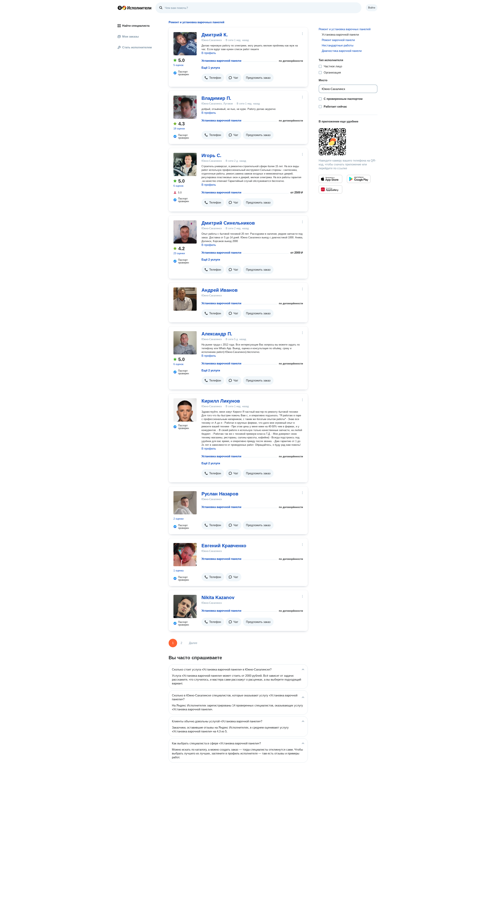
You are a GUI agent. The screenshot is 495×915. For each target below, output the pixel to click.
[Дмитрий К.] (185, 43)
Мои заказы (130, 36)
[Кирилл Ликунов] (185, 410)
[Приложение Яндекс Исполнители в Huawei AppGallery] (330, 189)
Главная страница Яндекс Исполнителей (135, 8)
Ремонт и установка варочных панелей (344, 29)
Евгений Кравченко (223, 545)
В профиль (208, 53)
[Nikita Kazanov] (185, 606)
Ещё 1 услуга (210, 67)
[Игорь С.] (185, 164)
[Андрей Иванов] (185, 299)
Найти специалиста (135, 25)
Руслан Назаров (219, 493)
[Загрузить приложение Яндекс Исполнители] (348, 142)
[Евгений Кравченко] (185, 554)
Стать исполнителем (137, 47)
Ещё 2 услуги (210, 259)
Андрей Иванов (219, 290)
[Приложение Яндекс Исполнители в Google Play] (358, 179)
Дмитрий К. (214, 34)
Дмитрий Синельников (228, 223)
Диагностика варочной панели (342, 50)
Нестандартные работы (337, 45)
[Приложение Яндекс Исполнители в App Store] (330, 179)
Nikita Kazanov (217, 597)
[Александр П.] (185, 342)
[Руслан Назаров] (185, 502)
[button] (212, 78)
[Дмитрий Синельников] (185, 232)
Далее (193, 643)
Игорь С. (211, 155)
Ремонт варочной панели (338, 40)
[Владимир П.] (185, 107)
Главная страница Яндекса (120, 8)
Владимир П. (216, 98)
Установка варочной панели (221, 60)
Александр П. (216, 333)
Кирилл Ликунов (220, 401)
